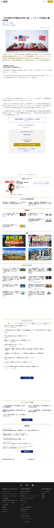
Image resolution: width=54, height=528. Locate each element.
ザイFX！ (22, 504)
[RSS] (32, 485)
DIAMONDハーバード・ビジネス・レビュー (29, 496)
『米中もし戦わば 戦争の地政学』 (28, 107)
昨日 (21, 323)
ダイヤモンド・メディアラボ (26, 518)
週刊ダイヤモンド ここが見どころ (9, 24)
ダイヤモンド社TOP (45, 491)
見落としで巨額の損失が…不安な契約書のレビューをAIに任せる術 (39, 406)
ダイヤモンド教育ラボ (25, 516)
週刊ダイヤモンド (24, 493)
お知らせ (43, 498)
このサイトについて (6, 491)
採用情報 (43, 496)
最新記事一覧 (27, 451)
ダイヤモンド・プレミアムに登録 (27, 144)
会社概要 (43, 493)
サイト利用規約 (5, 498)
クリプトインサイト (25, 513)
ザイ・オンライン (24, 502)
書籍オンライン (24, 500)
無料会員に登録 (26, 134)
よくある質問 (5, 504)
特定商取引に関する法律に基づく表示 (9, 500)
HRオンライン (23, 511)
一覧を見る (27, 419)
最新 (9, 323)
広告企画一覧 (31, 459)
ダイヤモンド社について (46, 489)
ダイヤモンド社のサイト (26, 489)
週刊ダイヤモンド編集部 (8, 22)
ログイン (44, 1)
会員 (45, 323)
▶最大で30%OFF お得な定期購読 (41, 183)
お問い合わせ (5, 509)
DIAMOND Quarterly (25, 509)
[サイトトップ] (5, 2)
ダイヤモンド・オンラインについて (9, 489)
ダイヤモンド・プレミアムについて (9, 493)
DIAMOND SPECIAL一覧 (8, 459)
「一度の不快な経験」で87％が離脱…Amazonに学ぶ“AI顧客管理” (14, 406)
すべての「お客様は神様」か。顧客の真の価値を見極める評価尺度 (39, 410)
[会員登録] (50, 2)
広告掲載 (4, 507)
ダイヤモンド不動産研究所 (26, 507)
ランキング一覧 (26, 378)
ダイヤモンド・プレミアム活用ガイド (9, 496)
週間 (33, 323)
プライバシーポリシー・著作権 (8, 502)
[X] (21, 485)
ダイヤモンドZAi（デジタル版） (27, 498)
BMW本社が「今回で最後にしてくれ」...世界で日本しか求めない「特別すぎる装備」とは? (14, 203)
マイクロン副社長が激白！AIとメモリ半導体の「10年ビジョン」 (14, 415)
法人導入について (5, 511)
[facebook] (27, 485)
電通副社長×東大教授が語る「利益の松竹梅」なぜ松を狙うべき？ (14, 410)
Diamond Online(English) (26, 491)
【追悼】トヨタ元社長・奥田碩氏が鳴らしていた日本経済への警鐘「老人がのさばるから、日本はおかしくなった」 (39, 204)
